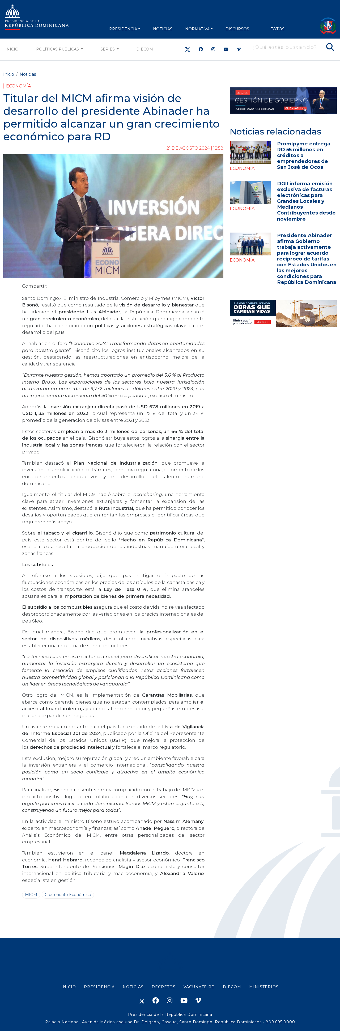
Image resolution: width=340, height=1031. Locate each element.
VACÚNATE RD (199, 986)
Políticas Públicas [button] (58, 49)
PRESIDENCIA (123, 29)
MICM (31, 894)
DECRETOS (164, 986)
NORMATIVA (197, 29)
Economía (18, 86)
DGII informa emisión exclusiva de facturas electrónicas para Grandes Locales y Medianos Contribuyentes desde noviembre (306, 201)
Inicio (12, 49)
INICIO (68, 986)
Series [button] (108, 49)
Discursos (237, 29)
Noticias (28, 74)
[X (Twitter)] (187, 49)
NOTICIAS (162, 29)
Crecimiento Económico (68, 894)
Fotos (277, 29)
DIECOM (144, 49)
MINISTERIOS (264, 986)
